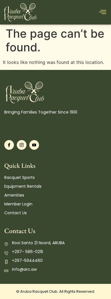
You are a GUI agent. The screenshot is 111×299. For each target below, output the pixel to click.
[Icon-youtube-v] (34, 145)
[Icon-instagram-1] (21, 145)
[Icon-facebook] (9, 145)
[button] (102, 12)
